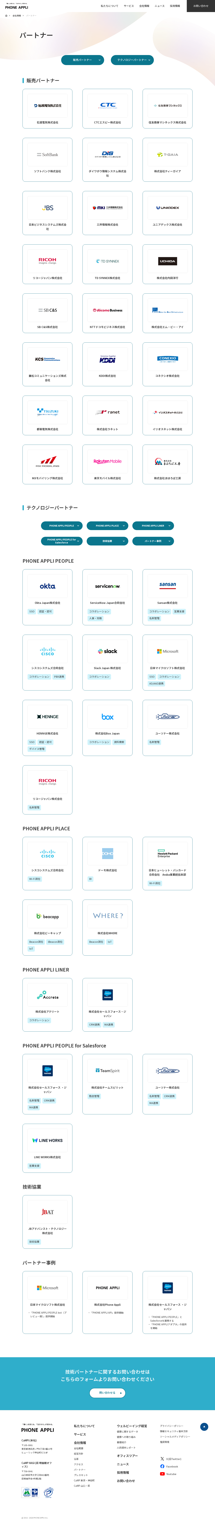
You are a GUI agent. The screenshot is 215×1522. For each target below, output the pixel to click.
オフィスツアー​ (127, 1455)
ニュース (160, 6)
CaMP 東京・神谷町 (84, 1480)
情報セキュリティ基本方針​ (174, 1431)
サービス (129, 6)
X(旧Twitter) (173, 1459)
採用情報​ (123, 1472)
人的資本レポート (126, 1447)
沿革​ (76, 1459)
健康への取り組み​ (126, 1437)
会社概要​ (78, 1448)
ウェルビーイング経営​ (132, 1426)
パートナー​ (80, 1469)
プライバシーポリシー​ (171, 1425)
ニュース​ (123, 1464)
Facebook (172, 1466)
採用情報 (175, 6)
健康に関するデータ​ (127, 1431)
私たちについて (109, 6)
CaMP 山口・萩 (82, 1485)
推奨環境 (164, 1442)
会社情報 (144, 6)
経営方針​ (78, 1453)
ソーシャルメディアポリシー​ (175, 1436)
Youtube (171, 1474)
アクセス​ (78, 1464)
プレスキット (81, 1475)
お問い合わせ (200, 6)
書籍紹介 (121, 1442)
